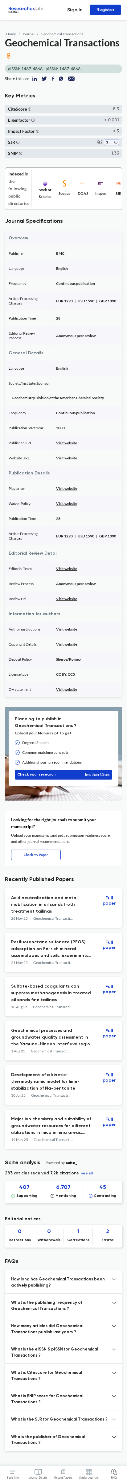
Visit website (66, 443)
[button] (29, 109)
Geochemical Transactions (62, 34)
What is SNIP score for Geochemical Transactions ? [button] (47, 1399)
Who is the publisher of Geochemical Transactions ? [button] (48, 1440)
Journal (28, 34)
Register (105, 9)
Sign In (75, 10)
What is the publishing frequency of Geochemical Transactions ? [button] (46, 1306)
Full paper (109, 901)
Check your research (63, 774)
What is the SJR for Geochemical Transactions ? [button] (59, 1419)
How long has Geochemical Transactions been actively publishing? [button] (58, 1282)
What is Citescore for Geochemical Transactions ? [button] (46, 1376)
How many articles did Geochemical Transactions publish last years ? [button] (47, 1329)
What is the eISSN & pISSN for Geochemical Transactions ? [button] (54, 1352)
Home (11, 34)
